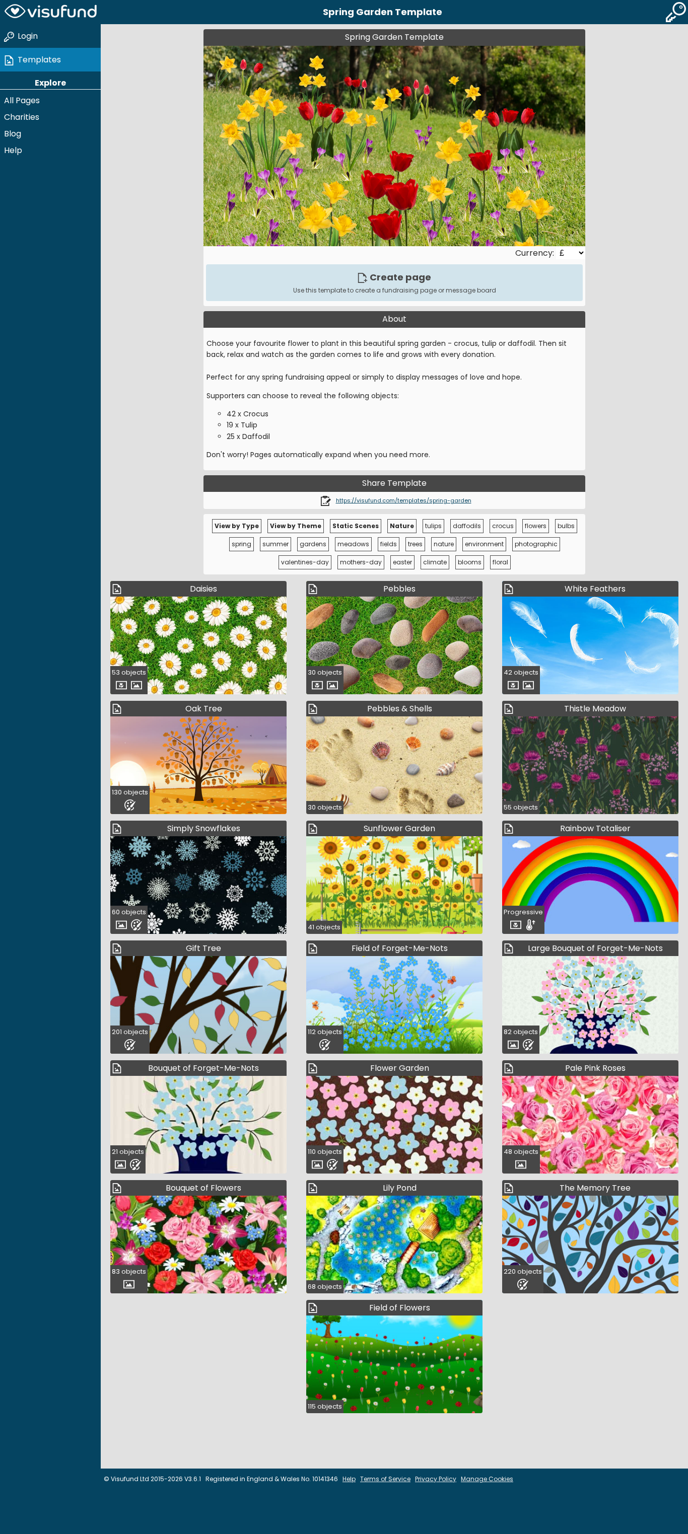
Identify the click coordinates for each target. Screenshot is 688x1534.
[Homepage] (50, 12)
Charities (21, 117)
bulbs (566, 526)
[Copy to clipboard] (326, 500)
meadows (353, 544)
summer (275, 544)
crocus (503, 526)
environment (484, 544)
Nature (402, 526)
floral (500, 562)
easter (402, 562)
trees (415, 544)
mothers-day (361, 562)
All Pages (22, 100)
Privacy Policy (435, 1479)
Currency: (535, 253)
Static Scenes (355, 526)
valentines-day (305, 562)
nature (444, 544)
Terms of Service (385, 1479)
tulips (433, 526)
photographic (536, 544)
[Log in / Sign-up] (676, 12)
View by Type (237, 526)
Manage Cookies (487, 1479)
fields (388, 544)
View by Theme (295, 526)
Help (13, 150)
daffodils (467, 526)
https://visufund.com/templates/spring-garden (403, 500)
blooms (469, 562)
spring (241, 544)
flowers (535, 526)
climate (435, 562)
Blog (12, 133)
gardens (313, 544)
